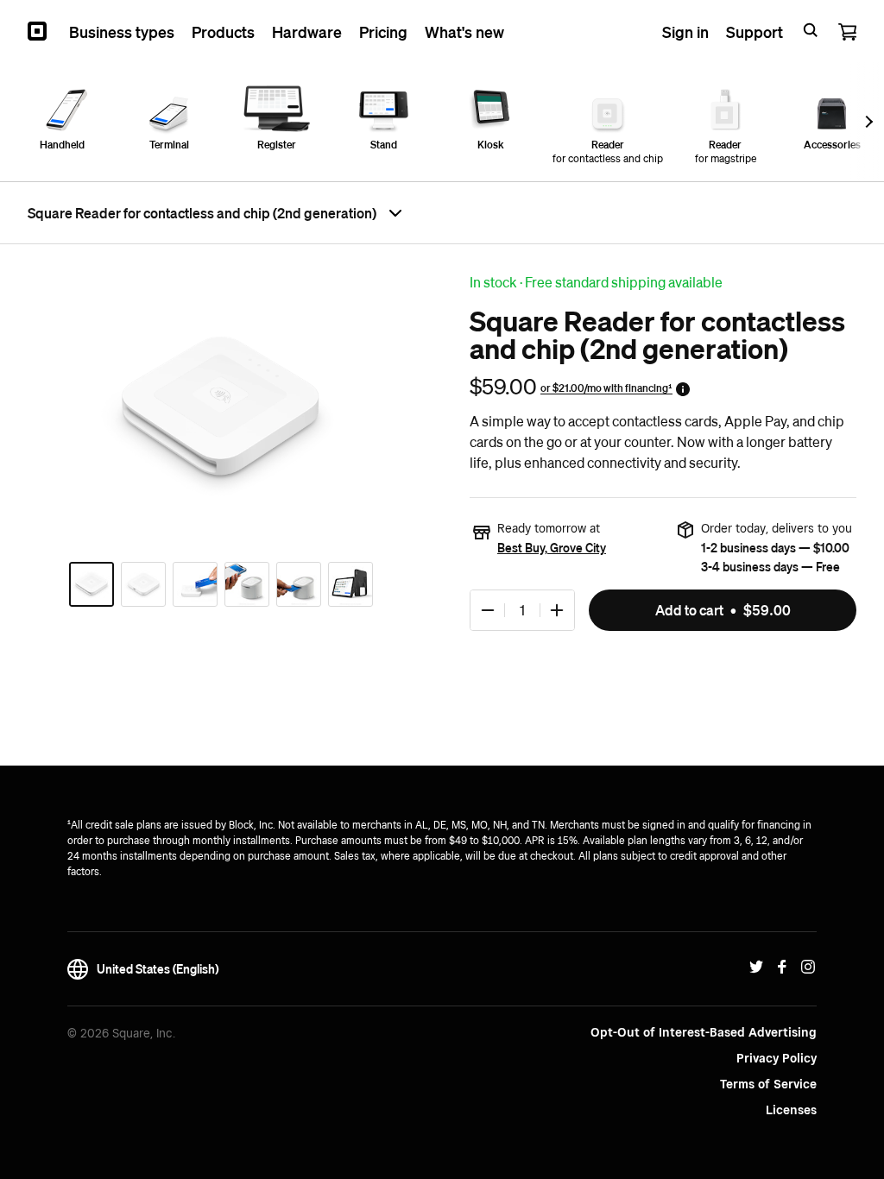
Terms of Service (768, 1084)
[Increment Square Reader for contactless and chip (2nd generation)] (557, 610)
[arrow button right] (866, 121)
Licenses (791, 1110)
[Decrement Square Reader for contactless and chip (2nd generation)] (487, 610)
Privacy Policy (776, 1058)
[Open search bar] (811, 31)
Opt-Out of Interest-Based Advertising (703, 1032)
